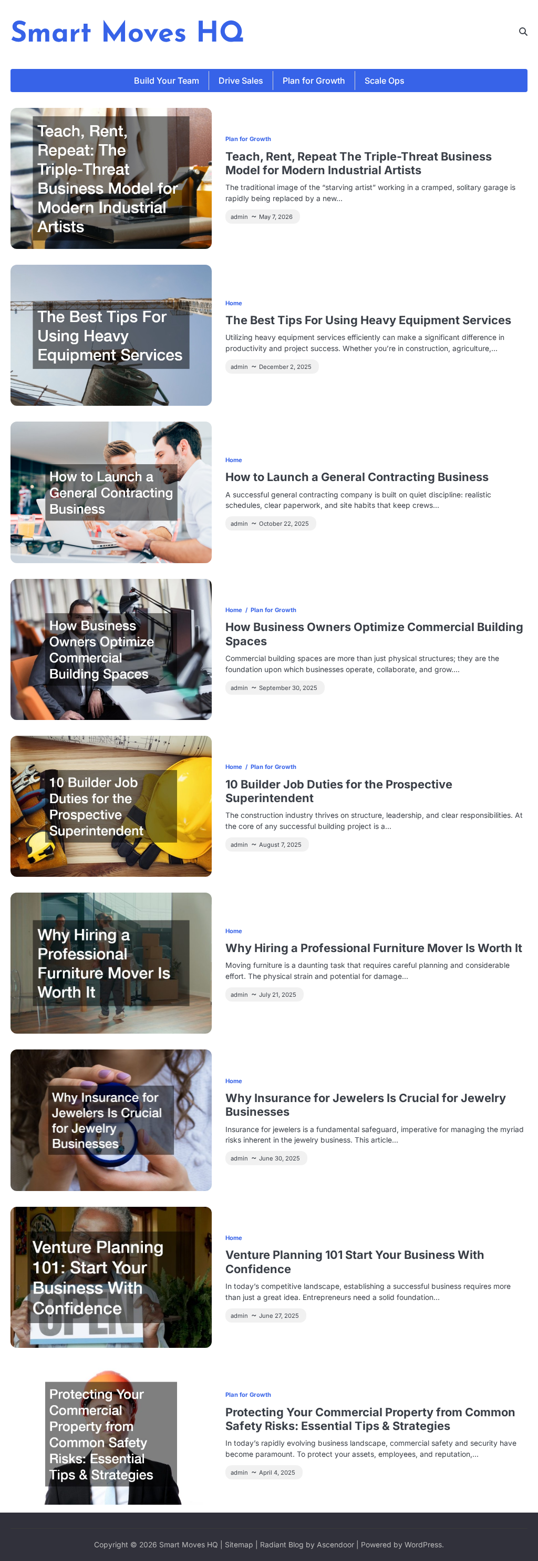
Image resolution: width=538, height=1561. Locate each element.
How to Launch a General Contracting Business (357, 477)
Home (233, 303)
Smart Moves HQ (127, 34)
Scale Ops (385, 80)
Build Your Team (166, 80)
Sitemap (239, 1544)
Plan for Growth (314, 80)
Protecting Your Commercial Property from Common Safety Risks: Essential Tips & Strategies (370, 1419)
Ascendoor (335, 1544)
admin (239, 217)
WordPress (423, 1544)
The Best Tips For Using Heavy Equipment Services (368, 320)
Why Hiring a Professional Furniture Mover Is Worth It (373, 948)
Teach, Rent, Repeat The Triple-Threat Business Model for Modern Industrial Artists (358, 163)
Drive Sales (241, 80)
